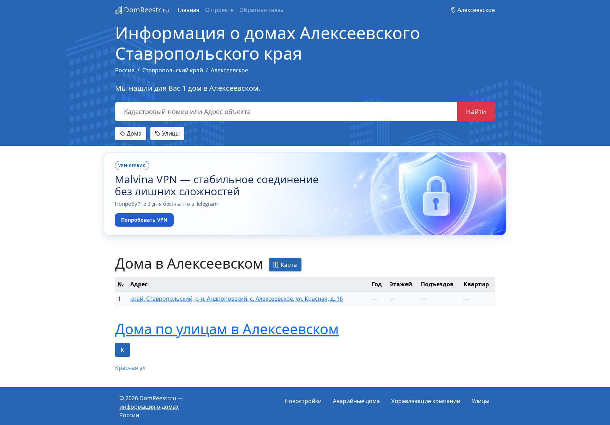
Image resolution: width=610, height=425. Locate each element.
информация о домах (149, 407)
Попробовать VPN (144, 219)
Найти (476, 111)
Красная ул (130, 368)
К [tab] (122, 350)
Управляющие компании (425, 401)
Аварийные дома (356, 401)
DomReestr (145, 9)
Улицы (170, 133)
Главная (188, 10)
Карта (288, 265)
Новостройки (303, 401)
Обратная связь (261, 10)
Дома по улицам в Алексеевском (227, 329)
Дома (133, 133)
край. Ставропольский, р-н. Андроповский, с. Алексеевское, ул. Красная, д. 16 (236, 299)
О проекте (219, 10)
